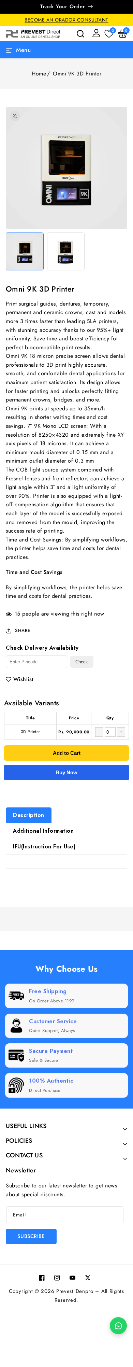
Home (39, 73)
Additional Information (43, 831)
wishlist (23, 679)
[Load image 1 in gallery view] (25, 251)
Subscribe (31, 1236)
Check (81, 661)
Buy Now (66, 772)
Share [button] (22, 630)
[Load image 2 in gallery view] (66, 251)
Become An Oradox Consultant (66, 19)
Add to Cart (66, 753)
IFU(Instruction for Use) (44, 846)
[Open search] (80, 34)
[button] (122, 34)
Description (28, 815)
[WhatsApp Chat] (118, 1325)
